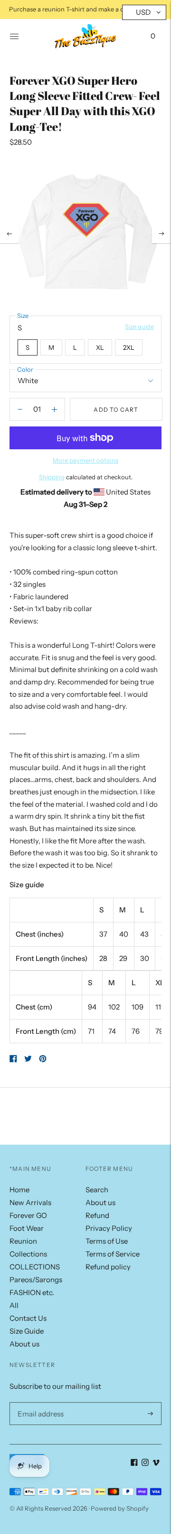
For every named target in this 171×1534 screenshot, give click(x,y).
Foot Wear (27, 1228)
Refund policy (108, 1266)
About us (24, 1343)
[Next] (161, 233)
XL (100, 347)
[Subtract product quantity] (54, 409)
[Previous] (9, 233)
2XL (128, 347)
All (14, 1305)
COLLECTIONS (35, 1266)
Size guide (139, 326)
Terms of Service (113, 1253)
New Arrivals (30, 1202)
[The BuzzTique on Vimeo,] (156, 1463)
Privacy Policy (109, 1228)
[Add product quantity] (20, 409)
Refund (97, 1215)
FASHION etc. (32, 1292)
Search (97, 1189)
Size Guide (27, 1331)
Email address (38, 1402)
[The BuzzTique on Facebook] (134, 1463)
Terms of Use (107, 1241)
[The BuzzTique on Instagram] (145, 1463)
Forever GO (28, 1215)
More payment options (85, 460)
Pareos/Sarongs (36, 1279)
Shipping (52, 477)
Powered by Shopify (120, 1508)
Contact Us (28, 1318)
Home (19, 1189)
